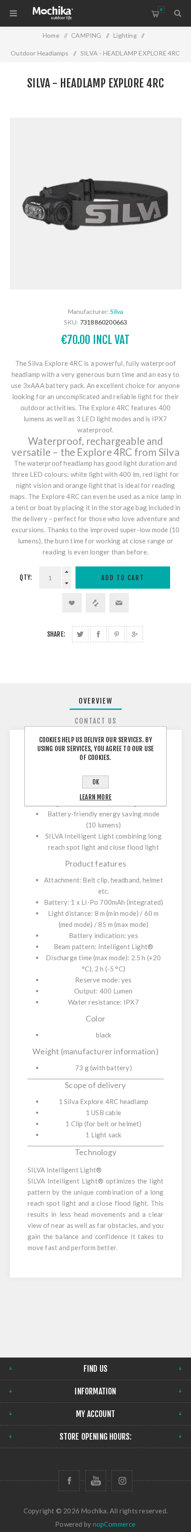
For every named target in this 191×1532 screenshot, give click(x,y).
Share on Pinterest (116, 634)
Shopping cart (161, 9)
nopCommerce (114, 1524)
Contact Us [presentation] (96, 721)
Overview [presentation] (96, 701)
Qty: (26, 577)
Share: (56, 634)
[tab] (96, 701)
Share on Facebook (98, 634)
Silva (116, 311)
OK (95, 782)
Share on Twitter (80, 634)
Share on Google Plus (135, 634)
